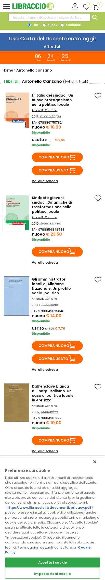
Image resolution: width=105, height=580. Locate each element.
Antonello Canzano (44, 110)
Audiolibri (73, 25)
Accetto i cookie (52, 562)
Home (8, 70)
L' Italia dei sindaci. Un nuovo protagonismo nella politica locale (52, 100)
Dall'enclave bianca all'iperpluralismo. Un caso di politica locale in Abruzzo (53, 393)
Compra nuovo (53, 157)
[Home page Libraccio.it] (33, 9)
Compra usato (53, 170)
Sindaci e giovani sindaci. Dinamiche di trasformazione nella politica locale (52, 204)
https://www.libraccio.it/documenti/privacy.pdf (48, 507)
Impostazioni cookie (52, 573)
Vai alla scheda (45, 181)
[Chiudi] (94, 461)
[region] (52, 518)
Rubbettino (49, 305)
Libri (35, 25)
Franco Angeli (50, 116)
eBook (52, 25)
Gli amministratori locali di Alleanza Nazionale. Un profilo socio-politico (51, 286)
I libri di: (11, 81)
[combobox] (49, 17)
